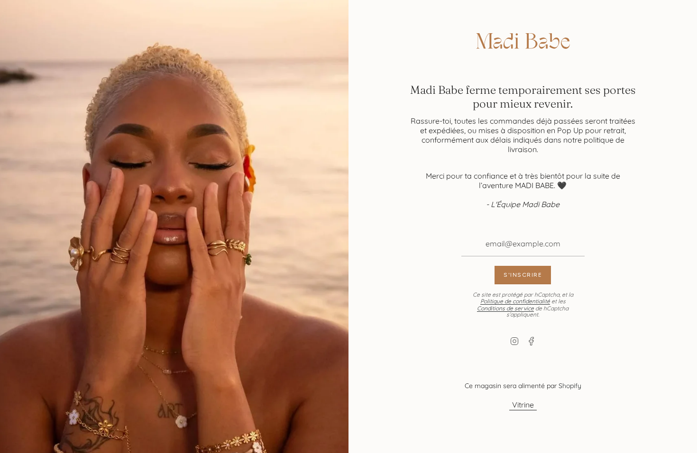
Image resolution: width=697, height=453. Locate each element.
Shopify (570, 385)
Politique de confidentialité (515, 301)
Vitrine (523, 404)
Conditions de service (505, 308)
